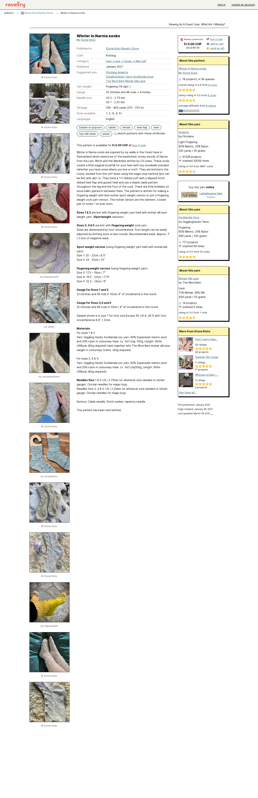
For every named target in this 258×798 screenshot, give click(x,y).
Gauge (81, 92)
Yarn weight (84, 86)
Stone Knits (88, 39)
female (126, 127)
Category (83, 61)
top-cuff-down (87, 133)
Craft (80, 55)
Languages (83, 119)
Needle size (84, 97)
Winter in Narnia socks (192, 68)
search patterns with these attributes (141, 133)
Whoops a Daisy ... (206, 374)
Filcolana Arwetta (117, 72)
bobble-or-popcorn (90, 127)
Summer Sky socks (206, 357)
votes (212, 85)
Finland (211, 197)
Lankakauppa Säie (211, 193)
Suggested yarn (87, 72)
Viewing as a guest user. (197, 24)
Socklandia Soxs (189, 217)
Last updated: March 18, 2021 (195, 413)
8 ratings (211, 105)
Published (83, 66)
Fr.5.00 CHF (193, 44)
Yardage (82, 107)
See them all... (188, 392)
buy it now (139, 145)
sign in (222, 4)
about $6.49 (192, 47)
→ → (126, 61)
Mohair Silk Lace (189, 278)
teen (156, 127)
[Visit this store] (189, 195)
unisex (106, 133)
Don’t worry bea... (206, 339)
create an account (243, 4)
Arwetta (184, 132)
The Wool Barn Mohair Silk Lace (125, 81)
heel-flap (142, 127)
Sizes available (86, 113)
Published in (84, 48)
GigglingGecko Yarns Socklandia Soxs (130, 76)
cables (112, 127)
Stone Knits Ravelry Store (38, 13)
